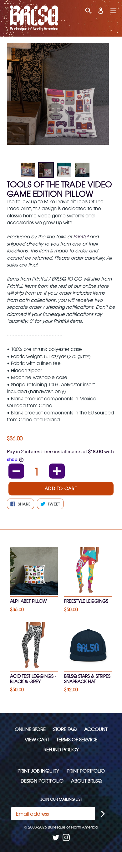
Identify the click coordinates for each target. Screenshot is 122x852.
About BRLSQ (86, 780)
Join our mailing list (61, 799)
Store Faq (65, 729)
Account (95, 729)
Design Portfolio (42, 780)
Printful (80, 236)
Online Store (30, 729)
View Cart (37, 739)
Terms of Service (77, 739)
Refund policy (61, 749)
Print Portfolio (86, 770)
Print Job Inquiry (38, 770)
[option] (28, 169)
